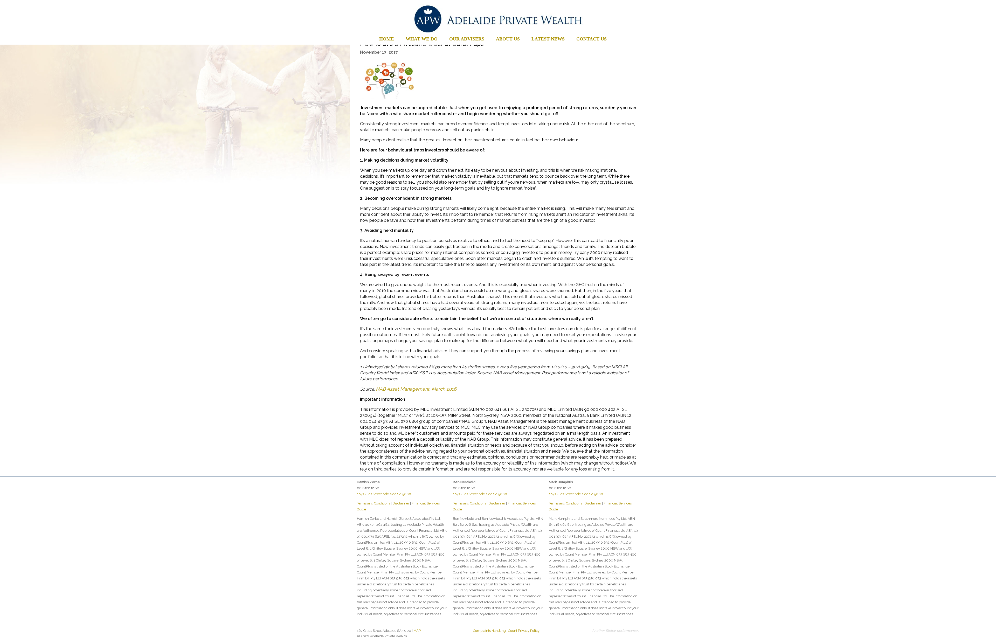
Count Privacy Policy (524, 631)
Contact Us (591, 38)
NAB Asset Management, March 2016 (416, 389)
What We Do (422, 38)
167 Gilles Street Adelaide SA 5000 (384, 494)
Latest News (548, 38)
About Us (508, 38)
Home (386, 38)
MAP (417, 631)
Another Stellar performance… (615, 631)
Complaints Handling (489, 631)
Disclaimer (400, 503)
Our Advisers (466, 38)
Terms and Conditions (373, 503)
